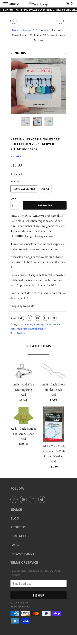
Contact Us (19, 536)
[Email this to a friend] (53, 318)
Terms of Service (24, 562)
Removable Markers (20, 328)
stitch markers (39, 328)
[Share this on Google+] (45, 318)
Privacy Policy (22, 554)
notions (57, 324)
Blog (14, 518)
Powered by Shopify (19, 606)
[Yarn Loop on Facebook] (14, 499)
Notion (48, 324)
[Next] (61, 21)
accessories (26, 324)
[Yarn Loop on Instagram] (33, 499)
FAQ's (14, 545)
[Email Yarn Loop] (42, 499)
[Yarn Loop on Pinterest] (24, 499)
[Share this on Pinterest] (37, 318)
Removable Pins (24, 189)
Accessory (38, 324)
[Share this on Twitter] (20, 318)
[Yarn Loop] (38, 3)
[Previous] (14, 21)
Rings (45, 189)
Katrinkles (16, 156)
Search (16, 510)
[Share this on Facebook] (29, 318)
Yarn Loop (23, 602)
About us (18, 527)
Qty (13, 198)
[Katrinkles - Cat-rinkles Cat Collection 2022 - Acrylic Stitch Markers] (38, 86)
